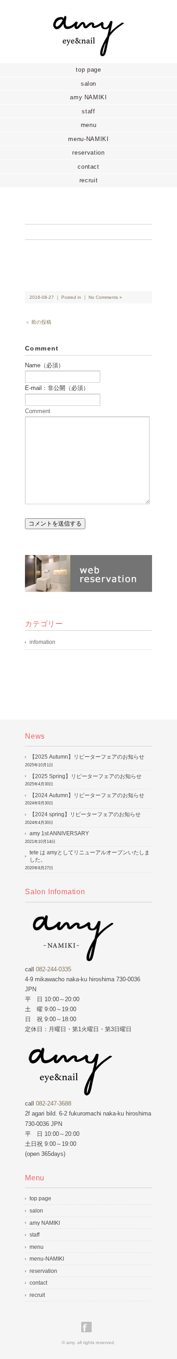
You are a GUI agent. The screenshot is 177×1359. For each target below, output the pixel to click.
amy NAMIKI (88, 97)
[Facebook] (88, 1327)
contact (88, 166)
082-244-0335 (53, 969)
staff (88, 111)
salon (88, 83)
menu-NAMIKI (88, 139)
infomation (42, 642)
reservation (88, 152)
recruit (88, 180)
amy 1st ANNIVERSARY (59, 833)
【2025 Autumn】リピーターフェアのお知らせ (87, 757)
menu (89, 125)
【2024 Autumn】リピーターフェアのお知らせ (87, 795)
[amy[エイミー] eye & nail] (88, 21)
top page (88, 69)
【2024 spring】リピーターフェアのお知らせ (85, 814)
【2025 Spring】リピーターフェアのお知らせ (86, 776)
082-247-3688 (53, 1103)
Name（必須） (44, 365)
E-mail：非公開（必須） (57, 388)
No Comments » (105, 297)
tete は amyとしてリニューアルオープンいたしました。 (90, 856)
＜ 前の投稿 (38, 322)
